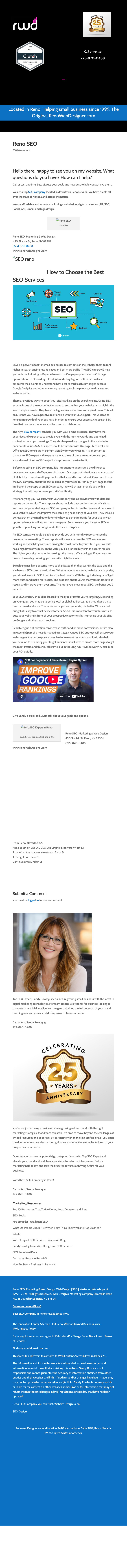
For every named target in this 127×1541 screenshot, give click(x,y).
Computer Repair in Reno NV (30, 1258)
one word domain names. (33, 1348)
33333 (16, 1234)
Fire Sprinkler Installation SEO (30, 1221)
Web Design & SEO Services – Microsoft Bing (39, 1240)
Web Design (63, 1289)
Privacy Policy (28, 1328)
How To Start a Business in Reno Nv (34, 1264)
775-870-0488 (93, 58)
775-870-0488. (22, 1027)
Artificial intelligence (39, 1008)
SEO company (36, 192)
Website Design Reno (67, 1404)
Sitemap (45, 1324)
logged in (33, 900)
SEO (15, 150)
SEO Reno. (57, 1324)
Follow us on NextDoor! (27, 1306)
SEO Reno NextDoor (25, 1252)
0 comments (24, 150)
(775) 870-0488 (23, 246)
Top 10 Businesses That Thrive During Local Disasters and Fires (50, 1209)
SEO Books (19, 1215)
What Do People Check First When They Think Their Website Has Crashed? (57, 1228)
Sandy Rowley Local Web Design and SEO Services (42, 1246)
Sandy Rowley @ (36, 1022)
